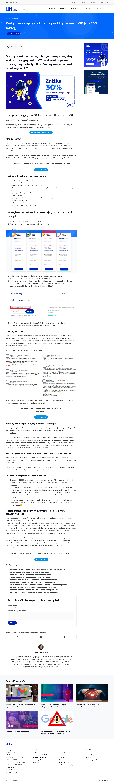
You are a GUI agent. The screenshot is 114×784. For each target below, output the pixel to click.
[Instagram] (105, 780)
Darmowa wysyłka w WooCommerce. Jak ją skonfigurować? (34, 579)
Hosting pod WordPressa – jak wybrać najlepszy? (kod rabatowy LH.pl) (38, 570)
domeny (35, 458)
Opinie (61, 760)
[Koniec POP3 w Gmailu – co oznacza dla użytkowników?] (22, 693)
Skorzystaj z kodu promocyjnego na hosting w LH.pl (41, 409)
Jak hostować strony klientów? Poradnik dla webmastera (33, 587)
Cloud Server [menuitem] (92, 2)
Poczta (61, 750)
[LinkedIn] (65, 637)
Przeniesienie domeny (66, 762)
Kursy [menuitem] (99, 8)
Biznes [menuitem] (62, 8)
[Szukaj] (107, 8)
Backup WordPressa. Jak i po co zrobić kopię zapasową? (32, 582)
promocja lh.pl (13, 33)
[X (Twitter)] (41, 637)
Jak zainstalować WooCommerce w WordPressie (29, 572)
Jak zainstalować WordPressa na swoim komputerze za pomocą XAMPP (39, 585)
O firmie (88, 752)
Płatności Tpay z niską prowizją (68, 765)
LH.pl (7, 2)
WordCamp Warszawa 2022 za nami (19, 731)
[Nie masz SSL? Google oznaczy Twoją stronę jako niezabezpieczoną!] (57, 720)
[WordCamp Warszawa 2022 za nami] (22, 720)
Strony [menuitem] (50, 8)
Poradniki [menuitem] (86, 8)
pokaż (19, 47)
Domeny (62, 752)
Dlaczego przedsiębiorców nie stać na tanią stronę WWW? (34, 590)
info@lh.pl (13, 767)
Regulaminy (90, 757)
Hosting (61, 757)
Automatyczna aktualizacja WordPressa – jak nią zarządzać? (34, 592)
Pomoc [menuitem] (73, 8)
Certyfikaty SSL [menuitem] (104, 2)
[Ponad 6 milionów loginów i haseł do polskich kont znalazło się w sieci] (92, 693)
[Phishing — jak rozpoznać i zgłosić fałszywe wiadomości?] (57, 693)
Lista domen (63, 755)
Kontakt (35, 750)
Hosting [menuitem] (83, 2)
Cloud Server (90, 750)
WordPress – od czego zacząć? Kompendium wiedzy (31, 574)
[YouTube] (107, 780)
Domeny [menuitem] (74, 2)
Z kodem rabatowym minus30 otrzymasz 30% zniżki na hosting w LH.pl (41, 163)
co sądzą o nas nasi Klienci (33, 350)
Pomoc (35, 752)
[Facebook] (17, 637)
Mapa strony (36, 762)
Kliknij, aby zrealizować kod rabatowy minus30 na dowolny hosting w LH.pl (41, 553)
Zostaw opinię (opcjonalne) (17, 611)
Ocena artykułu (13, 605)
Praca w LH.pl (90, 755)
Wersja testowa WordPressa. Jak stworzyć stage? (30, 577)
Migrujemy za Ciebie (93, 760)
